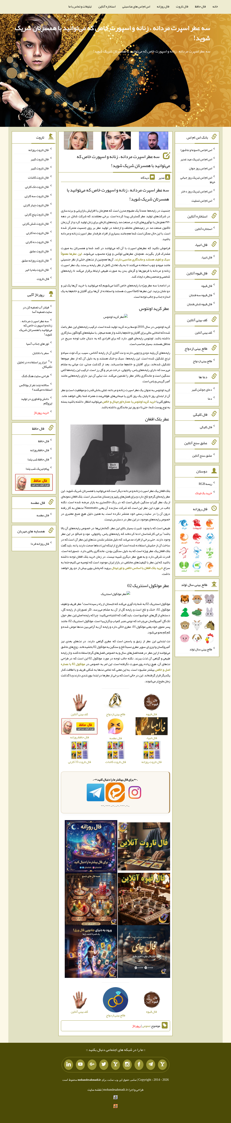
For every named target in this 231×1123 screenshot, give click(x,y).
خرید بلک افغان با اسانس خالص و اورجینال (137, 568)
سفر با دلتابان (40, 353)
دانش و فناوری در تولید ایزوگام (36, 401)
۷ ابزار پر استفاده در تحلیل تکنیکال (34, 364)
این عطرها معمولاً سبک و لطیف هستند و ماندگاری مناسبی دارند (115, 256)
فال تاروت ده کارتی (37, 242)
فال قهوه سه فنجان (200, 295)
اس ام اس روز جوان (200, 168)
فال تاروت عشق (39, 251)
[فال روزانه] (91, 847)
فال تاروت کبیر (40, 159)
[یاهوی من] (162, 1064)
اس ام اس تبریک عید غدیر (196, 159)
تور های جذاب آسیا (37, 343)
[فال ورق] (91, 952)
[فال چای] (144, 952)
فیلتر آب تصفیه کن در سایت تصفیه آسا (37, 309)
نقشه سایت (95, 1089)
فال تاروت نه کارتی (37, 232)
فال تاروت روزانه (38, 150)
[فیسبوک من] (138, 1064)
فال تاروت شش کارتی (36, 223)
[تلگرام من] (150, 1064)
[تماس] (115, 1064)
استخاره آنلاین (107, 6)
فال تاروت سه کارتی (37, 196)
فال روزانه (163, 6)
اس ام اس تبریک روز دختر (196, 191)
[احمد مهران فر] (153, 141)
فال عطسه (43, 515)
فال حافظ (200, 6)
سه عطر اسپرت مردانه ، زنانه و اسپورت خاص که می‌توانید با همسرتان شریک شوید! (112, 33)
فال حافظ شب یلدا (38, 459)
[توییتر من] (103, 1064)
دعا (210, 398)
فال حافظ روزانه (39, 450)
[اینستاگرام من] (127, 1064)
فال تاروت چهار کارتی (36, 205)
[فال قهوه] (144, 900)
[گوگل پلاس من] (92, 1064)
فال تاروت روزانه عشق (35, 260)
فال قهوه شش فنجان (199, 304)
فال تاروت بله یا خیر (37, 269)
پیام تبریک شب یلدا (37, 468)
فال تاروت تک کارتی (37, 187)
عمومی (146, 1026)
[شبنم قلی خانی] (78, 141)
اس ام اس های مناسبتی (136, 6)
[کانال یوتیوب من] (80, 1064)
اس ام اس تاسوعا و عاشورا (196, 150)
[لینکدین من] (68, 1064)
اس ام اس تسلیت (202, 200)
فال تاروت (182, 6)
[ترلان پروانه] (116, 141)
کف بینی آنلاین (203, 332)
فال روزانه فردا (40, 543)
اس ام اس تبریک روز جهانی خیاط (197, 179)
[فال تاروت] (144, 847)
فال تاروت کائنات (38, 177)
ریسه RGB (205, 484)
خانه (215, 6)
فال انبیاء (206, 257)
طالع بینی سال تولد (200, 649)
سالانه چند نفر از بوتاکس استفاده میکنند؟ (35, 387)
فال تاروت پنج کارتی (37, 214)
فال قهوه (206, 286)
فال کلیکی (206, 427)
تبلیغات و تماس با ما (80, 6)
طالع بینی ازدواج (202, 361)
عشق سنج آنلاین (202, 455)
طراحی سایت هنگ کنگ (35, 376)
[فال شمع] (91, 900)
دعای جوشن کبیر (202, 389)
